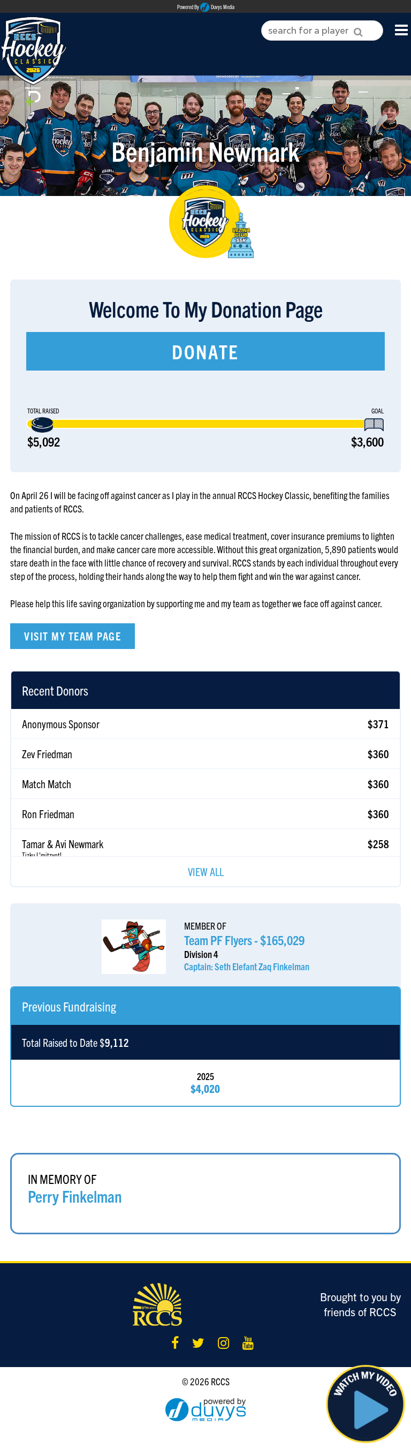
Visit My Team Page (72, 636)
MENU (401, 29)
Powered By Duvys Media (205, 7)
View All (206, 871)
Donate (205, 351)
